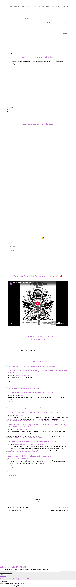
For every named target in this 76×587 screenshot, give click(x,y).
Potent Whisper (64, 3)
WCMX (22, 415)
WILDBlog (66, 22)
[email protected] (62, 507)
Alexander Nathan (38, 10)
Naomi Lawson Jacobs (26, 6)
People (44, 22)
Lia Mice (10, 6)
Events (39, 22)
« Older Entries (12, 475)
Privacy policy (64, 514)
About (34, 22)
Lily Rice (37, 3)
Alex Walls (16, 6)
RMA (31, 10)
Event (21, 395)
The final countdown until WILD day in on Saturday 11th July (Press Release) (37, 371)
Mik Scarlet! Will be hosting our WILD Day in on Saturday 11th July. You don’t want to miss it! (37, 425)
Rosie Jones (31, 3)
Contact (60, 22)
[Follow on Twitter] (38, 344)
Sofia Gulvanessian (49, 10)
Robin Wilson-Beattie (46, 3)
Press (17, 375)
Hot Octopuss (65, 6)
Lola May (35, 6)
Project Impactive (56, 6)
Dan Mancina (15, 3)
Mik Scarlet (65, 10)
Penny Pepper (56, 3)
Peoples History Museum (23, 10)
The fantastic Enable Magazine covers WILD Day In (30, 392)
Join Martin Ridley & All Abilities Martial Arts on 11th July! (33, 441)
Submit (11, 264)
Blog (16, 395)
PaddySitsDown (25, 459)
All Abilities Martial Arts (44, 6)
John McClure (23, 3)
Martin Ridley (58, 10)
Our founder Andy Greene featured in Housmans (29, 456)
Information (52, 22)
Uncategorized (24, 375)
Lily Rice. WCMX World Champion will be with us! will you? (33, 412)
